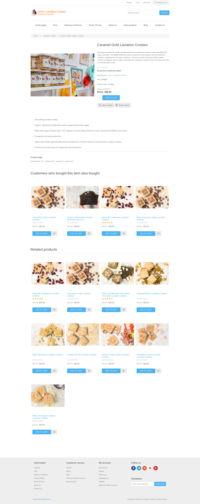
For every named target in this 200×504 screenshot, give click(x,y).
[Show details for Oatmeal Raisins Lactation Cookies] (152, 273)
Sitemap (37, 468)
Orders (101, 471)
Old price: (100, 89)
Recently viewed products (75, 478)
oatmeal (48, 161)
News (68, 471)
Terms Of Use (95, 25)
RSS (144, 468)
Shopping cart (104, 478)
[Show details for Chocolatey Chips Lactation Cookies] (48, 197)
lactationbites (35, 161)
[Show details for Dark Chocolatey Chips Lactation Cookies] (152, 197)
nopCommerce (46, 499)
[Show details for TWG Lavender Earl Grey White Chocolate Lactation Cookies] (117, 273)
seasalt (58, 161)
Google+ (155, 468)
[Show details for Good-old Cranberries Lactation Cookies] (117, 197)
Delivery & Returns (73, 25)
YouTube (150, 468)
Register (129, 2)
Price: (100, 92)
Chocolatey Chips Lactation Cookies (44, 218)
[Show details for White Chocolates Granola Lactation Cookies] (48, 395)
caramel (68, 161)
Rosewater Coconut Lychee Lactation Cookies (148, 356)
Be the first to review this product (109, 70)
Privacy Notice (39, 478)
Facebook (133, 468)
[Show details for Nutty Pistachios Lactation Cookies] (48, 334)
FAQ (55, 25)
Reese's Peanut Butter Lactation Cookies (116, 356)
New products (130, 25)
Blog (146, 25)
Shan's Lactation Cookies (117, 75)
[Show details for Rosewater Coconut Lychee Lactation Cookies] (152, 334)
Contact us (160, 25)
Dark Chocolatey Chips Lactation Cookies (151, 218)
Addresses (103, 475)
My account (103, 468)
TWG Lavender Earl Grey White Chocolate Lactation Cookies (115, 294)
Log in (138, 2)
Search (69, 468)
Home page (40, 25)
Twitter (139, 468)
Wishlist (101, 482)
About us (113, 25)
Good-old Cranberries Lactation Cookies (115, 218)
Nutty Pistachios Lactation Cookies (47, 355)
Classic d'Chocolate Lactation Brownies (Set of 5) (80, 218)
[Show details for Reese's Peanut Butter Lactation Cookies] (117, 334)
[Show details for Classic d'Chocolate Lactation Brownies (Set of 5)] (82, 197)
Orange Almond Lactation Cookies (82, 355)
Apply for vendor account (108, 485)
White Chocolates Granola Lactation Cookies (43, 417)
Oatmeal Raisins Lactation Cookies (152, 293)
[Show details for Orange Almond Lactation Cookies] (82, 334)
